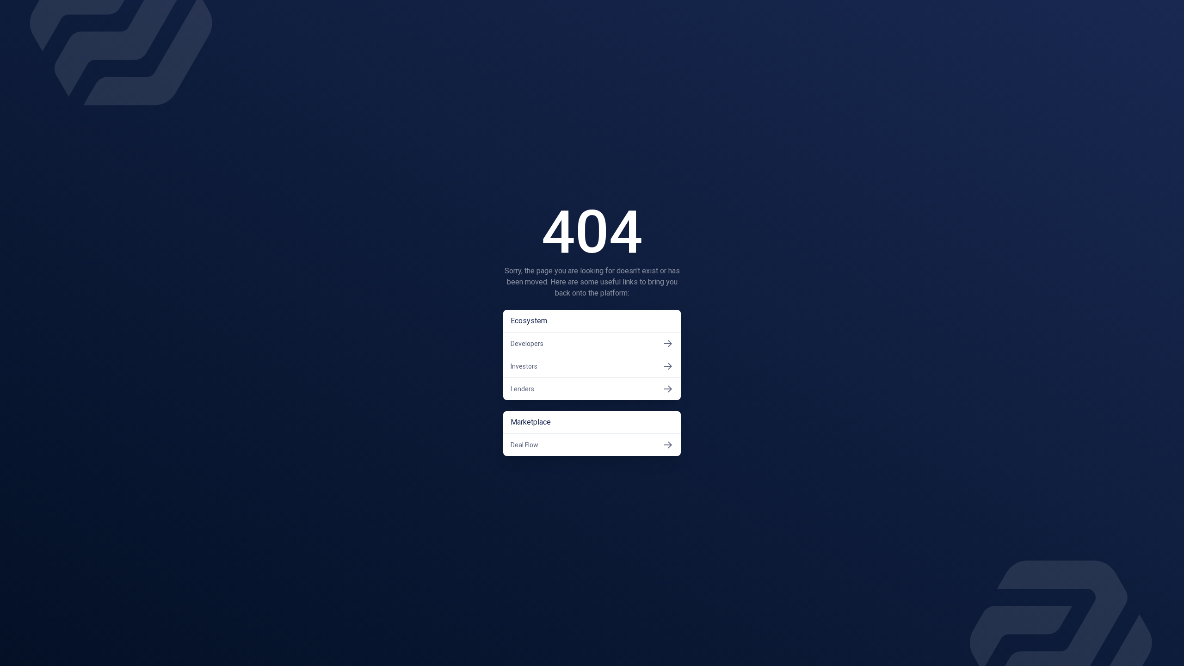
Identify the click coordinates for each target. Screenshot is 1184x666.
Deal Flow (524, 445)
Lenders (522, 389)
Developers (527, 343)
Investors (524, 366)
